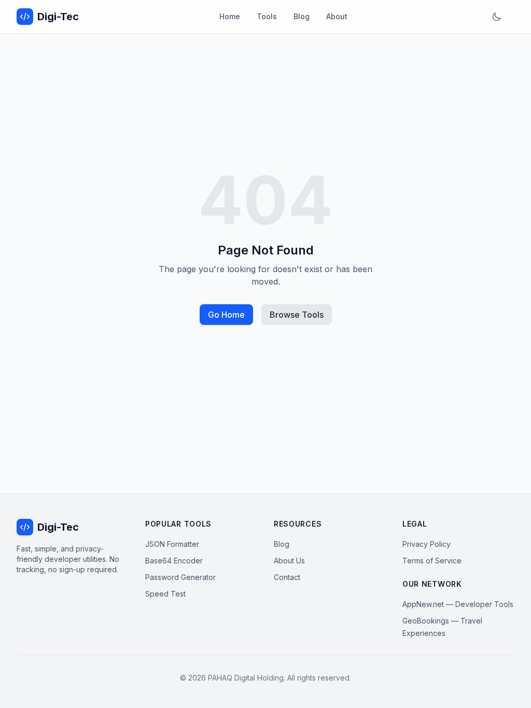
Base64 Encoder (174, 560)
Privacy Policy (426, 544)
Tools (267, 16)
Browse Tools (297, 314)
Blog (302, 16)
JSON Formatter (172, 544)
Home (229, 16)
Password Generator (180, 577)
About (336, 16)
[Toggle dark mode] (496, 16)
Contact (287, 577)
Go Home (226, 314)
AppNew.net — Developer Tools (457, 604)
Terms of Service (432, 560)
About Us (289, 560)
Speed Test (165, 593)
